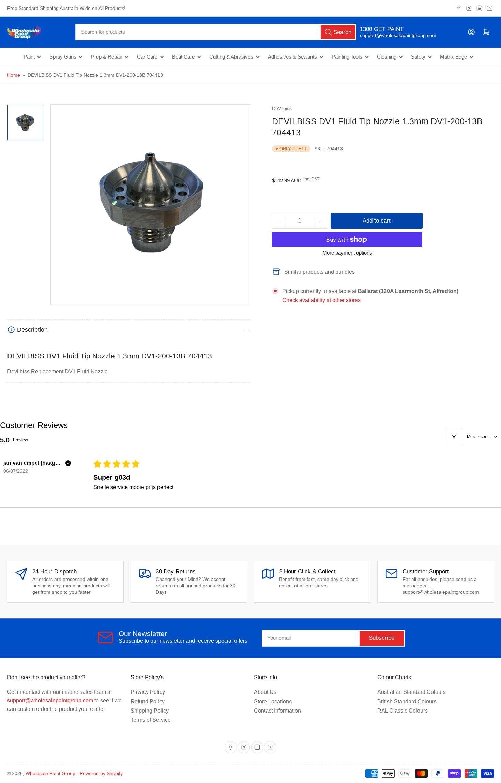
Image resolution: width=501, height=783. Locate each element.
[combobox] (215, 32)
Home (13, 75)
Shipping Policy (150, 711)
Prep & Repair (106, 57)
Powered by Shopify (101, 773)
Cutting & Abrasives (231, 57)
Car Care (147, 57)
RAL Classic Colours (402, 711)
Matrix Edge (453, 57)
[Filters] (454, 436)
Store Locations (273, 701)
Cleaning (386, 57)
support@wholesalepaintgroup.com (392, 35)
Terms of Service (151, 720)
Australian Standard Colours (411, 692)
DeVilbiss (282, 108)
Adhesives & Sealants (292, 57)
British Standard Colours (407, 701)
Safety (418, 57)
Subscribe (381, 638)
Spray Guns (62, 57)
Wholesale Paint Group (50, 773)
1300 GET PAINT (382, 29)
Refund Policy (148, 701)
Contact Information (277, 711)
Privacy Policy (148, 692)
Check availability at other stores (321, 300)
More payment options (347, 253)
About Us (265, 692)
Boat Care (183, 57)
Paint (29, 57)
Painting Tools (347, 57)
